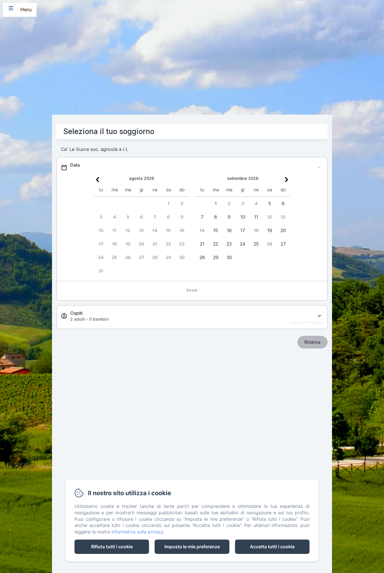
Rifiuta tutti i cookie (112, 546)
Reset (192, 290)
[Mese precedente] (97, 179)
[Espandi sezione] (319, 316)
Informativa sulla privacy (137, 532)
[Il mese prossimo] (286, 179)
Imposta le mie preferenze (192, 546)
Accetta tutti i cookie (272, 546)
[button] (168, 203)
